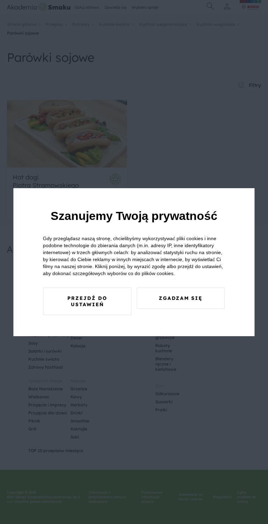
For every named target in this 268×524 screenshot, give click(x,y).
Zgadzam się (180, 298)
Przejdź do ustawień (87, 301)
